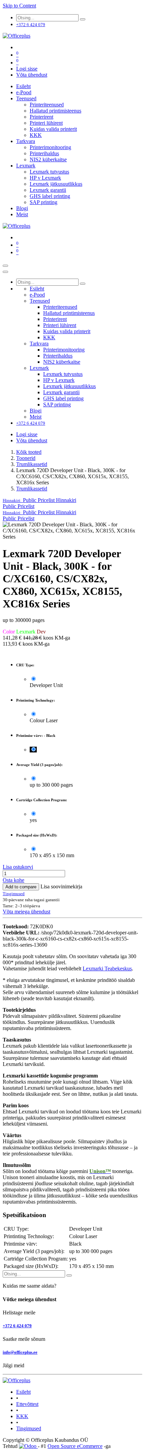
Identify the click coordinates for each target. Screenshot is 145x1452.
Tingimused (28, 1428)
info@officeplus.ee (20, 1352)
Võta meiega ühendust (26, 911)
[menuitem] (23, 86)
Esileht (23, 1392)
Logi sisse (26, 69)
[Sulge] (5, 272)
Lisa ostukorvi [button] (18, 867)
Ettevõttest (27, 1404)
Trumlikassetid (31, 464)
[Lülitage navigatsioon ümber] (5, 266)
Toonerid (25, 458)
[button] (39, 500)
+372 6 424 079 (17, 1325)
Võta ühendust (31, 75)
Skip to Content (19, 5)
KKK (22, 1416)
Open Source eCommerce (75, 1446)
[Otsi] (82, 19)
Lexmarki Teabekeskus (107, 968)
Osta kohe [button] (13, 880)
